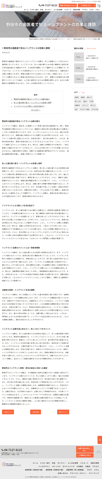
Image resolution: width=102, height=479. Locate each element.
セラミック (85, 105)
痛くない (93, 105)
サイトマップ (94, 473)
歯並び (85, 101)
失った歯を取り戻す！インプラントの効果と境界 (32, 102)
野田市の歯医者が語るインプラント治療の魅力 (32, 99)
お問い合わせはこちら (67, 5)
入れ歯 (91, 101)
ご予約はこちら (86, 5)
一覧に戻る (35, 412)
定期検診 (77, 105)
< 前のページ (8, 412)
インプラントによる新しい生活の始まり (29, 106)
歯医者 (83, 97)
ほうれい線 (95, 109)
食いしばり (78, 101)
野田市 (77, 97)
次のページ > (63, 412)
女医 (76, 109)
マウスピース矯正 (84, 109)
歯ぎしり (89, 97)
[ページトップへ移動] (99, 452)
